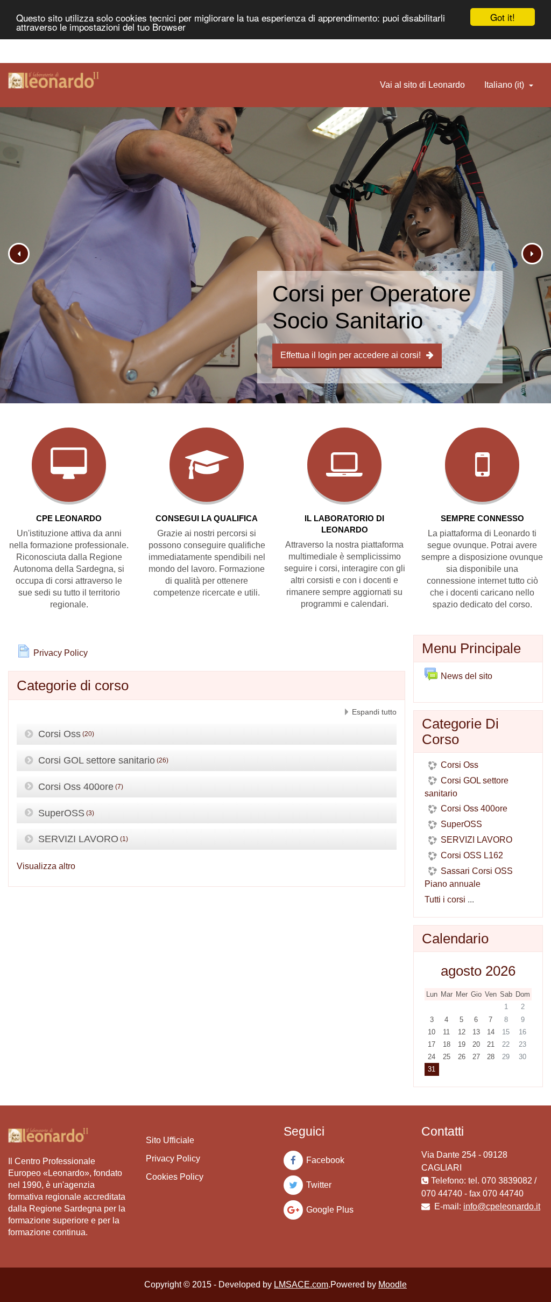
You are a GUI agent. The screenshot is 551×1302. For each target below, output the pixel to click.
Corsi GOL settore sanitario (96, 760)
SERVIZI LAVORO (78, 839)
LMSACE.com (301, 1284)
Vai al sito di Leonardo (422, 84)
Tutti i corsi (445, 899)
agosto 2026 (478, 971)
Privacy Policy (173, 1158)
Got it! (502, 17)
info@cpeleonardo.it (501, 1206)
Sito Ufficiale (170, 1140)
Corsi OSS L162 (472, 855)
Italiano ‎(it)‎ (505, 84)
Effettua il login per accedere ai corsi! (350, 355)
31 (431, 1069)
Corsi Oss (59, 734)
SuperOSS (61, 812)
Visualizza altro (46, 866)
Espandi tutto (374, 712)
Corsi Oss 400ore (76, 786)
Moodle (392, 1284)
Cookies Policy (174, 1176)
